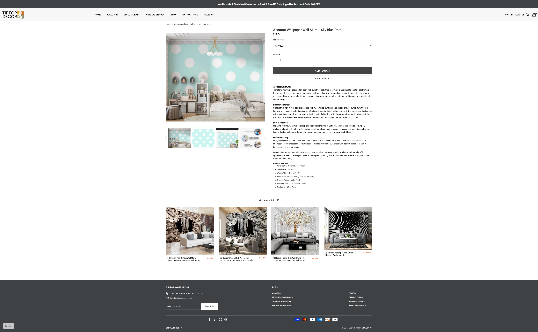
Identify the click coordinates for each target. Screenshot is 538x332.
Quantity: (276, 54)
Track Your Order (357, 305)
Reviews (209, 14)
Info (173, 14)
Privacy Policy (356, 297)
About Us (276, 293)
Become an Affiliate (281, 305)
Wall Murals (132, 14)
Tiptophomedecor (363, 328)
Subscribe (209, 306)
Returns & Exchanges (282, 297)
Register (519, 15)
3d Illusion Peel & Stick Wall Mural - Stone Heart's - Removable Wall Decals (183, 259)
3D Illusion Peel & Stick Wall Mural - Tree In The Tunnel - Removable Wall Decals (289, 259)
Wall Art (112, 14)
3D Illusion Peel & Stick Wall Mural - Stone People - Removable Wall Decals (236, 259)
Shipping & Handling (281, 301)
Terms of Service (357, 301)
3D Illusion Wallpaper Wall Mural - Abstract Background (339, 254)
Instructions (190, 14)
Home (98, 14)
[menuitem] (98, 15)
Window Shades (155, 14)
